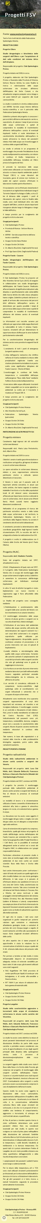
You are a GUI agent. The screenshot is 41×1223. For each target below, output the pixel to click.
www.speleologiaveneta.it (23, 34)
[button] (2, 3)
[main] (20, 14)
